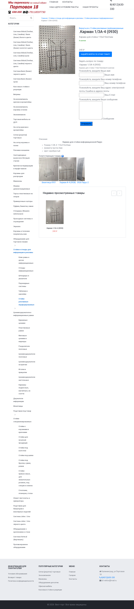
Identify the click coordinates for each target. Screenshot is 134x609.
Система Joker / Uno (21, 516)
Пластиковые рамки (24, 329)
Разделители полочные (24, 347)
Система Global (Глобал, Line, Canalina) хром (23, 54)
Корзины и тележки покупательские (21, 232)
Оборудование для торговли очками (21, 240)
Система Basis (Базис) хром (22, 80)
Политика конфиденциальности (21, 581)
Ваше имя (109, 75)
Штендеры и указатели (24, 277)
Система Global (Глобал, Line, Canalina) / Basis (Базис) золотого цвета (23, 45)
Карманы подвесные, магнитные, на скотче (24, 389)
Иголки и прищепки (23, 370)
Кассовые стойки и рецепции (21, 88)
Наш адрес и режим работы (64, 7)
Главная (53, 2)
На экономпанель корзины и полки (20, 108)
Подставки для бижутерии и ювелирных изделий (21, 509)
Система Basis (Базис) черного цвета (22, 72)
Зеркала (16, 226)
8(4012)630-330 (108, 577)
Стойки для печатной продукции (23, 440)
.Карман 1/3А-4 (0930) (54, 228)
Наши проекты (90, 7)
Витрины (16, 94)
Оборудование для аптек (49, 583)
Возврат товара (14, 577)
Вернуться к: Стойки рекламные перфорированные (101, 28)
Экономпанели (19, 115)
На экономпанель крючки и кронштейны (22, 100)
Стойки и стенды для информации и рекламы (23, 251)
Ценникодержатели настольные (27, 378)
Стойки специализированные (22, 420)
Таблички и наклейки (23, 292)
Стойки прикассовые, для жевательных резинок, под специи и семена (25, 478)
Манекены (17, 181)
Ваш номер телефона (115, 83)
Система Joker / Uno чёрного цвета (21, 522)
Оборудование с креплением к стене (21, 530)
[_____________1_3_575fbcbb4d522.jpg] (57, 49)
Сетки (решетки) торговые (20, 136)
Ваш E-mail (110, 95)
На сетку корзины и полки (21, 143)
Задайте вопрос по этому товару (95, 54)
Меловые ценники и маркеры (23, 338)
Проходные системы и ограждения (22, 220)
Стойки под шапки (26, 455)
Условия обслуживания (17, 574)
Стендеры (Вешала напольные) (21, 212)
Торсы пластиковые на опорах (23, 195)
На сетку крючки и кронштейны (20, 128)
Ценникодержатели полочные (27, 355)
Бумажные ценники (23, 321)
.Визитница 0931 (48, 182)
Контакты (67, 2)
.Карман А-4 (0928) (67, 182)
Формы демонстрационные (21, 187)
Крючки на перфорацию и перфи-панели (23, 167)
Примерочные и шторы (23, 201)
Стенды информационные (26, 269)
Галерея (72, 575)
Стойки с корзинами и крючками (24, 429)
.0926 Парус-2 (83, 182)
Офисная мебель (45, 586)
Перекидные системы (24, 284)
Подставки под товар (22, 411)
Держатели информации (18, 400)
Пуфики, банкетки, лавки (23, 206)
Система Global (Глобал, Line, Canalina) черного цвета (23, 63)
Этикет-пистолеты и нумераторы (21, 499)
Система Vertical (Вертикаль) (20, 538)
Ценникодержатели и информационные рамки (23, 313)
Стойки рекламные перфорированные (26, 302)
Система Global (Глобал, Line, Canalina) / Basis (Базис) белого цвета (23, 34)
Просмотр (55, 206)
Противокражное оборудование (20, 545)
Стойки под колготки (23, 449)
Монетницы (18, 406)
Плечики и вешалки (21, 150)
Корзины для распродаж (18, 174)
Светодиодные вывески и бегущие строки (21, 158)
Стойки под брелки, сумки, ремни (25, 463)
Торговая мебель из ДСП (21, 120)
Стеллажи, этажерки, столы (26, 491)
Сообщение (108, 118)
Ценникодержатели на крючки (27, 363)
